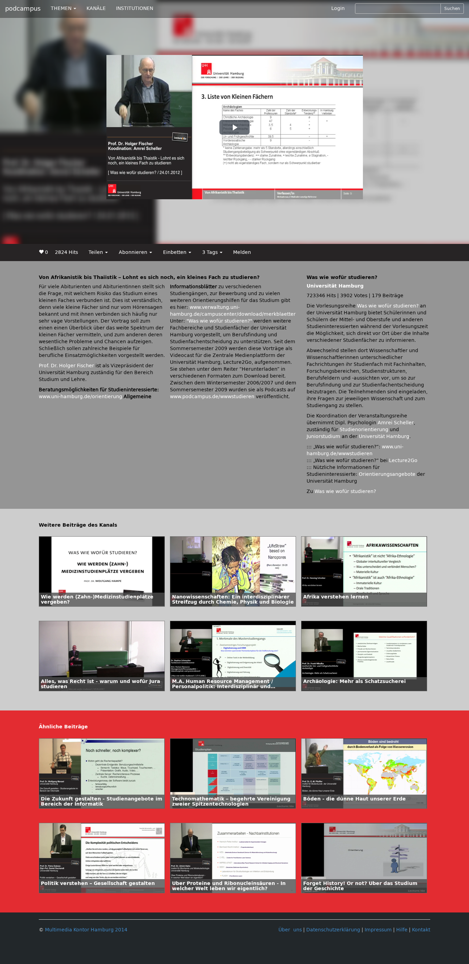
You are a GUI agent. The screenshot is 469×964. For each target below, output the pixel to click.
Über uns (290, 930)
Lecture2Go (403, 460)
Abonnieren (134, 252)
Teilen (96, 252)
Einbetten (175, 252)
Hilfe (402, 930)
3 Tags (210, 252)
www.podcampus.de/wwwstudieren (212, 397)
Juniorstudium (323, 436)
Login (338, 8)
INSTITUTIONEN (134, 8)
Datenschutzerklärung (333, 930)
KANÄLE (96, 8)
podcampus (23, 8)
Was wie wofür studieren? (388, 306)
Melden (242, 252)
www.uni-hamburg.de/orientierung (80, 397)
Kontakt (421, 930)
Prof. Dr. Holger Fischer (66, 366)
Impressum (378, 930)
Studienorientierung (364, 430)
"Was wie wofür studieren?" (219, 321)
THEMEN (62, 8)
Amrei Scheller (396, 423)
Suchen (452, 8)
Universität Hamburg (335, 286)
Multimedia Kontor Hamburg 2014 (86, 930)
